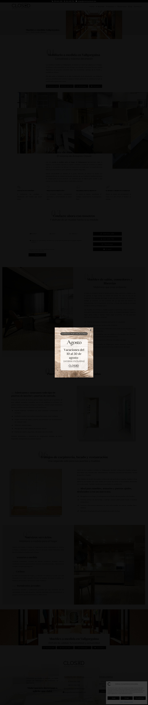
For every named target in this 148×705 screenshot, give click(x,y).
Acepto (113, 698)
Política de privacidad (128, 702)
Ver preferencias (139, 698)
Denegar (126, 698)
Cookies (121, 702)
